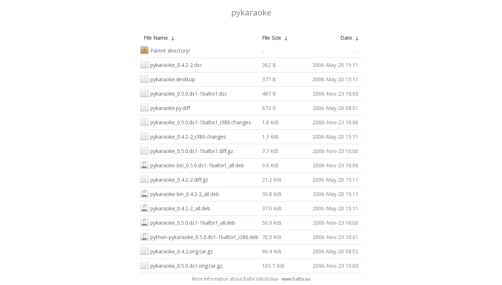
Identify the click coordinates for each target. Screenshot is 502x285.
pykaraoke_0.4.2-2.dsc (176, 64)
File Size (271, 37)
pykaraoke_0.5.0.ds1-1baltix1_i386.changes (200, 122)
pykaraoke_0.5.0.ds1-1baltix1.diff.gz (191, 150)
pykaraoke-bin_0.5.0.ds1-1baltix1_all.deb (197, 165)
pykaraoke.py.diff (170, 107)
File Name (156, 37)
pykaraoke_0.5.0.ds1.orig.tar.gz (186, 265)
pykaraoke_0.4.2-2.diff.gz (179, 179)
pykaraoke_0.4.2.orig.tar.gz (181, 251)
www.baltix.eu (296, 279)
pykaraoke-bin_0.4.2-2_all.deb (184, 193)
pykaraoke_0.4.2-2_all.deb (180, 208)
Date (346, 37)
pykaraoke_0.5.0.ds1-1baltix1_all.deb (192, 222)
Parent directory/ (170, 50)
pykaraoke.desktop (172, 79)
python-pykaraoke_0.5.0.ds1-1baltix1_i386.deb (204, 237)
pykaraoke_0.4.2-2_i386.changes (188, 136)
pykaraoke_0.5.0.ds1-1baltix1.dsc (188, 93)
